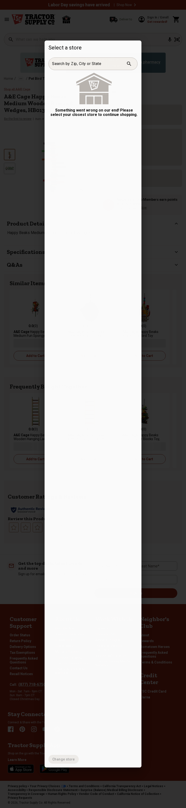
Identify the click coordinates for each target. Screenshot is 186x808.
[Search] (129, 64)
